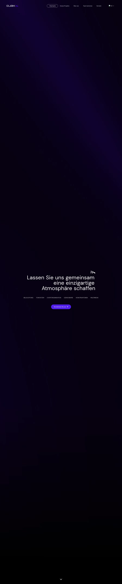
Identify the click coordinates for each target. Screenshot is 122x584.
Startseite (53, 6)
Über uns (76, 6)
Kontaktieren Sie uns (60, 307)
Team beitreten (87, 6)
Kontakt (99, 6)
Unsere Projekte (64, 6)
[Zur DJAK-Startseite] (12, 6)
